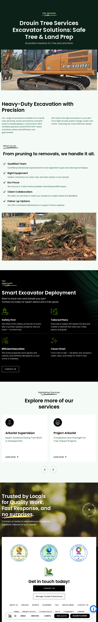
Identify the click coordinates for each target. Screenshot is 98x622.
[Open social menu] (93, 608)
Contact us (10, 369)
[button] (44, 469)
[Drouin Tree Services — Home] (49, 571)
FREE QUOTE (62, 616)
